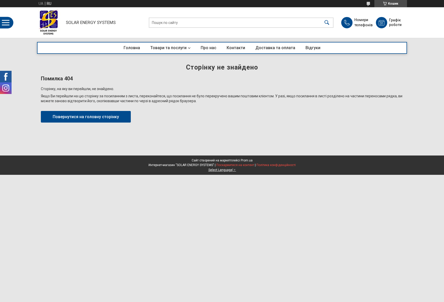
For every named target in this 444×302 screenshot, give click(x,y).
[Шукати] (327, 22)
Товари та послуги (168, 47)
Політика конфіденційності (276, 165)
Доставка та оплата (275, 47)
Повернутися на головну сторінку (86, 116)
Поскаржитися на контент (235, 165)
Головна (132, 47)
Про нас (208, 47)
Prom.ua (247, 160)
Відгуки (313, 47)
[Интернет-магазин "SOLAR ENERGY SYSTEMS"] (50, 22)
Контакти (236, 47)
